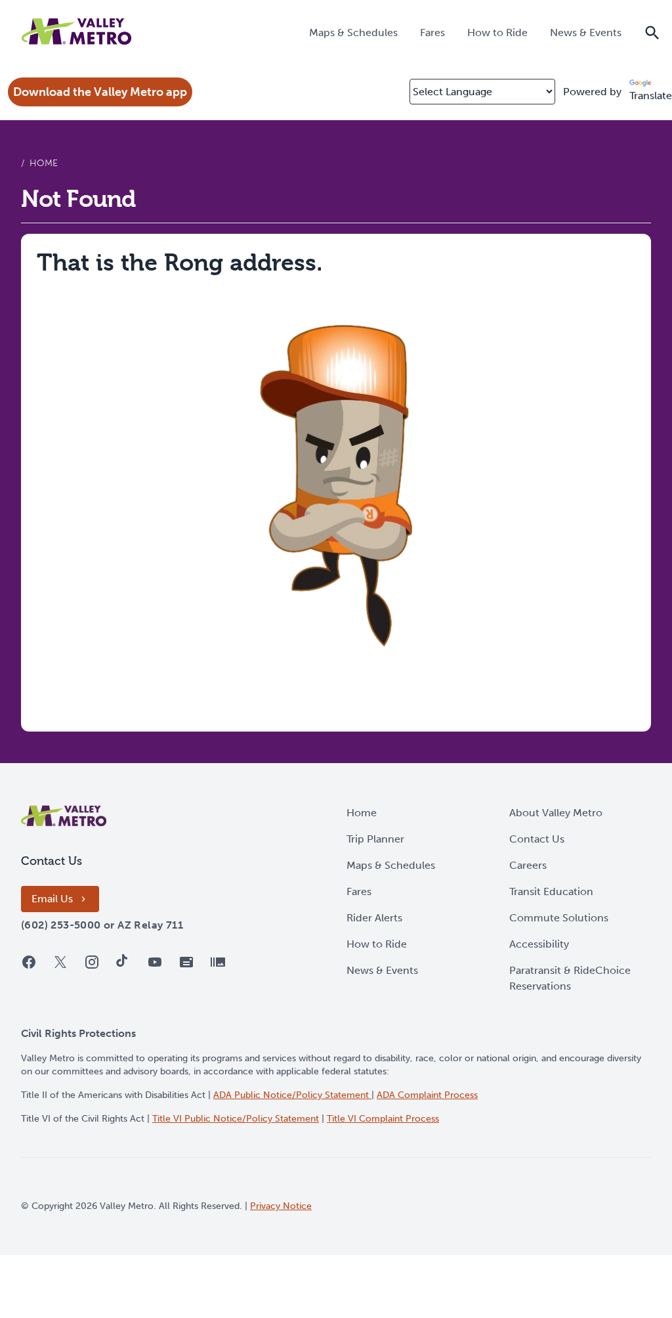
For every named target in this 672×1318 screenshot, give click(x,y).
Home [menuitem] (44, 163)
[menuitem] (353, 31)
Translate (650, 95)
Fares (358, 891)
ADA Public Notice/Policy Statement (292, 1095)
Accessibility (539, 944)
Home (361, 812)
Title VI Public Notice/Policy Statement (235, 1118)
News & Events (382, 970)
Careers (528, 865)
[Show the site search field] (652, 31)
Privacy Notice (281, 1206)
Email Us (52, 898)
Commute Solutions (558, 918)
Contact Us (536, 839)
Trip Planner (375, 839)
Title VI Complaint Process (383, 1118)
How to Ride (376, 944)
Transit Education (551, 891)
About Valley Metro (555, 812)
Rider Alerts (374, 918)
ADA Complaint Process (427, 1095)
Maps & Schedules (390, 865)
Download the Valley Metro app (100, 92)
